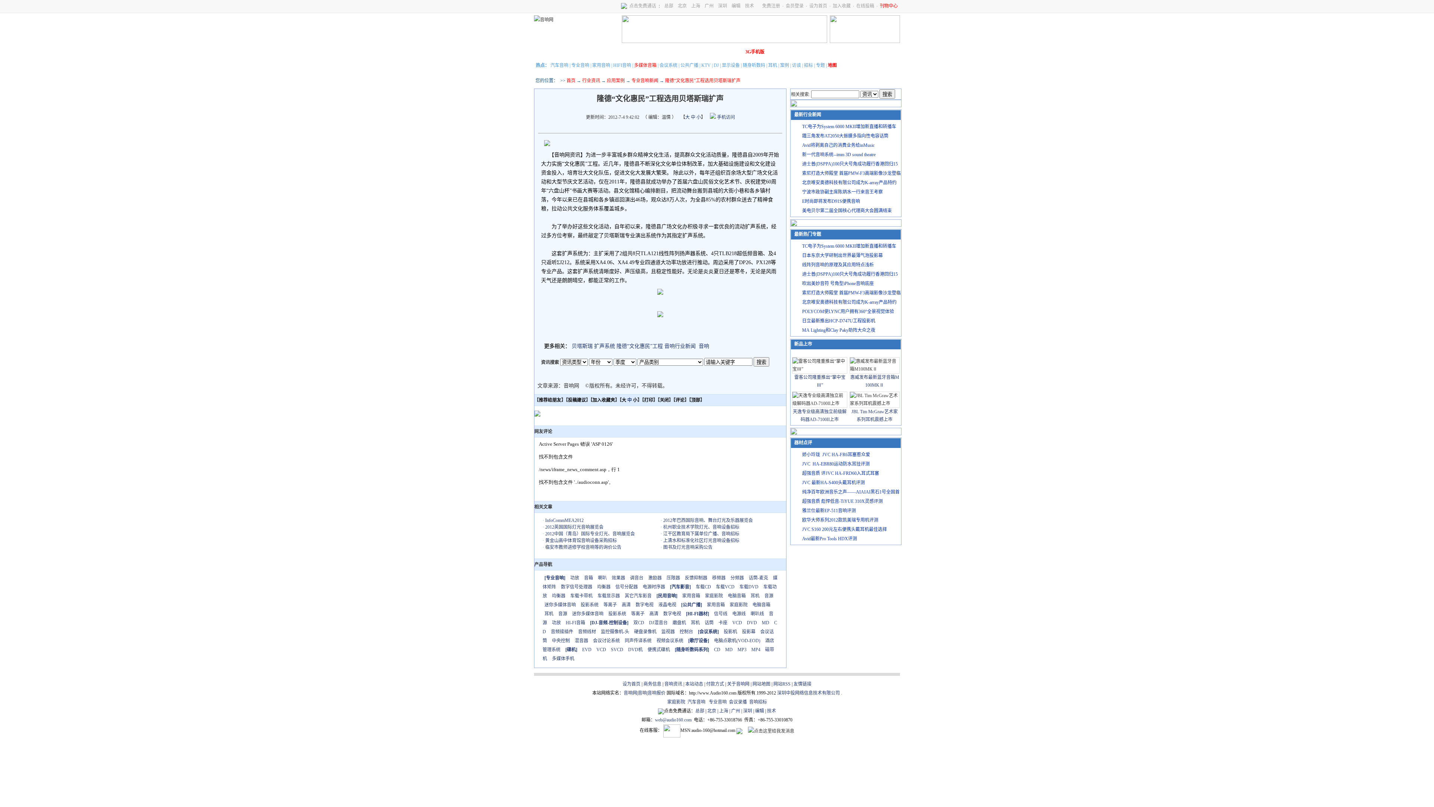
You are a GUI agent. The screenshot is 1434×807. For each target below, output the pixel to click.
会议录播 (738, 702)
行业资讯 (591, 80)
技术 (749, 6)
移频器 (719, 578)
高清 (626, 604)
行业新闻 (566, 52)
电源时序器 (654, 587)
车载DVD (748, 587)
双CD (638, 622)
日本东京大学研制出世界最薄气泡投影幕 (842, 255)
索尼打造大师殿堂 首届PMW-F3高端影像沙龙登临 (851, 173)
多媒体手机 (563, 658)
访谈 (796, 65)
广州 (709, 6)
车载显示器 (609, 596)
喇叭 (602, 578)
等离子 (610, 604)
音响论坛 (733, 52)
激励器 (655, 578)
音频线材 (587, 631)
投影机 (730, 631)
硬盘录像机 (645, 631)
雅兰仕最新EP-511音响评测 (829, 510)
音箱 (588, 578)
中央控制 (561, 640)
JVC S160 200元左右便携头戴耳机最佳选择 (844, 529)
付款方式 (715, 684)
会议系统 (668, 65)
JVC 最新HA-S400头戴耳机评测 (833, 482)
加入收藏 (842, 6)
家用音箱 (691, 596)
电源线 (739, 613)
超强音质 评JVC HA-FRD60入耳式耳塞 (840, 473)
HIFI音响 (622, 65)
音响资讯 (673, 684)
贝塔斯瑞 (582, 346)
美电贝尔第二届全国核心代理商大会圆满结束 (847, 210)
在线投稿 (865, 6)
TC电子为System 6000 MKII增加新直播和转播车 (849, 126)
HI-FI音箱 (575, 622)
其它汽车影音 (638, 596)
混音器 (581, 640)
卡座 (722, 622)
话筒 (709, 622)
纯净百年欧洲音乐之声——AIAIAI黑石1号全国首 (851, 492)
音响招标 (758, 702)
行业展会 (691, 52)
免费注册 (771, 6)
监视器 (668, 631)
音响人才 (712, 52)
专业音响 (580, 65)
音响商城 (628, 52)
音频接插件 (562, 631)
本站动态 (694, 684)
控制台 (686, 631)
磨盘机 (679, 622)
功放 (574, 578)
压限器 (673, 578)
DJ (716, 65)
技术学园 (670, 52)
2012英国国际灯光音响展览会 (574, 527)
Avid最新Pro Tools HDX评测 (829, 538)
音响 (704, 346)
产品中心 (587, 52)
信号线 (720, 613)
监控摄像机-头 (615, 631)
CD (717, 649)
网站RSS (782, 684)
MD (765, 622)
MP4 (755, 649)
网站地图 (761, 684)
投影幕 (748, 631)
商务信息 (652, 684)
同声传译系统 (638, 640)
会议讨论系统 (606, 640)
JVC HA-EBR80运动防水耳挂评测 (836, 464)
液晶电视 (667, 604)
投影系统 (590, 604)
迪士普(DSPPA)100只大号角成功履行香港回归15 (850, 164)
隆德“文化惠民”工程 (640, 346)
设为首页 (818, 6)
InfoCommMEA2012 (564, 520)
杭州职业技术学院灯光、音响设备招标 (701, 527)
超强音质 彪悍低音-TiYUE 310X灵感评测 (842, 501)
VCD (737, 622)
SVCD (617, 649)
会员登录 (795, 6)
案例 (784, 65)
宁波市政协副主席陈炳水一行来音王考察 (842, 192)
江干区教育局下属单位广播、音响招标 (701, 534)
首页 (571, 80)
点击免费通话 (642, 6)
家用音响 (601, 65)
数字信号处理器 (576, 587)
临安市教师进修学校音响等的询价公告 (583, 547)
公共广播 (689, 65)
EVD (587, 649)
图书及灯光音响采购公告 (688, 547)
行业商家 (608, 52)
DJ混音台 (658, 622)
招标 (808, 65)
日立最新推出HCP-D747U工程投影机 (838, 321)
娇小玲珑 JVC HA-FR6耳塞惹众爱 (836, 454)
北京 (682, 6)
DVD (752, 622)
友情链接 (802, 684)
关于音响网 (738, 684)
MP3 (742, 649)
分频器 (737, 578)
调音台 (636, 578)
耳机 (772, 65)
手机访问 (725, 117)
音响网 (630, 693)
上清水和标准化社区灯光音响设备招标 (701, 540)
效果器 (618, 578)
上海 (695, 6)
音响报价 (656, 693)
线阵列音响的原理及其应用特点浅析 (838, 265)
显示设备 (731, 65)
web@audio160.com (673, 720)
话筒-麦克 (758, 578)
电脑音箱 (737, 596)
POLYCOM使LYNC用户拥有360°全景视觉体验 (848, 311)
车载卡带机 (581, 596)
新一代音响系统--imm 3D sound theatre (839, 154)
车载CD (703, 587)
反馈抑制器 (696, 578)
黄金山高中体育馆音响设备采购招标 (581, 540)
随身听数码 (754, 65)
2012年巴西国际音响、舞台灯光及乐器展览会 (708, 520)
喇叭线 (757, 613)
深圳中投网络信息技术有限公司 (808, 693)
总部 (668, 6)
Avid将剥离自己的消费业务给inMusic (838, 145)
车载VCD (725, 587)
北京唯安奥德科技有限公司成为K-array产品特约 (849, 182)
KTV (706, 65)
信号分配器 (626, 587)
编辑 (736, 6)
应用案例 (616, 80)
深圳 (722, 6)
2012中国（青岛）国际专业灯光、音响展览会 (590, 534)
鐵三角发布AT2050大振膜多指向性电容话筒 (845, 136)
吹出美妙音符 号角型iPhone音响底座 (838, 283)
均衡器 (604, 587)
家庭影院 (649, 52)
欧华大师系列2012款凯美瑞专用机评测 (840, 520)
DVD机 (635, 649)
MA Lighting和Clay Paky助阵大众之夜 (838, 330)
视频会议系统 (670, 640)
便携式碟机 (659, 649)
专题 (820, 65)
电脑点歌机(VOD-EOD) (737, 640)
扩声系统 (604, 346)
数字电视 (645, 604)
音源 (768, 596)
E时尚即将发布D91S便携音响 (831, 201)
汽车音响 (559, 65)
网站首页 (545, 52)
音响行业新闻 (680, 346)
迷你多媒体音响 (560, 604)
